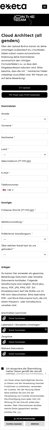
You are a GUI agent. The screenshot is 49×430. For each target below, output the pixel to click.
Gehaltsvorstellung (12, 221)
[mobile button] (44, 7)
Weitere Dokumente (12, 348)
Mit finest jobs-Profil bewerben (24, 95)
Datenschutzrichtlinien (29, 373)
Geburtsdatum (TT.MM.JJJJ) (16, 161)
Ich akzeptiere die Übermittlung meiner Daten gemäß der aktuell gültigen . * (26, 371)
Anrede (5, 113)
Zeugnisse (6, 336)
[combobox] (24, 119)
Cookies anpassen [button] (14, 424)
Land (5, 149)
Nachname (8, 137)
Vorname (7, 125)
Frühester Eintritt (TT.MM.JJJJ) (18, 210)
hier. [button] (19, 412)
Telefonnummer (9, 184)
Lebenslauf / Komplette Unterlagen (21, 324)
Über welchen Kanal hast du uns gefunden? (18, 247)
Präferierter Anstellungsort (17, 233)
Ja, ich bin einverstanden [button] (24, 418)
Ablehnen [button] (35, 424)
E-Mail (5, 172)
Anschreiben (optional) (13, 312)
